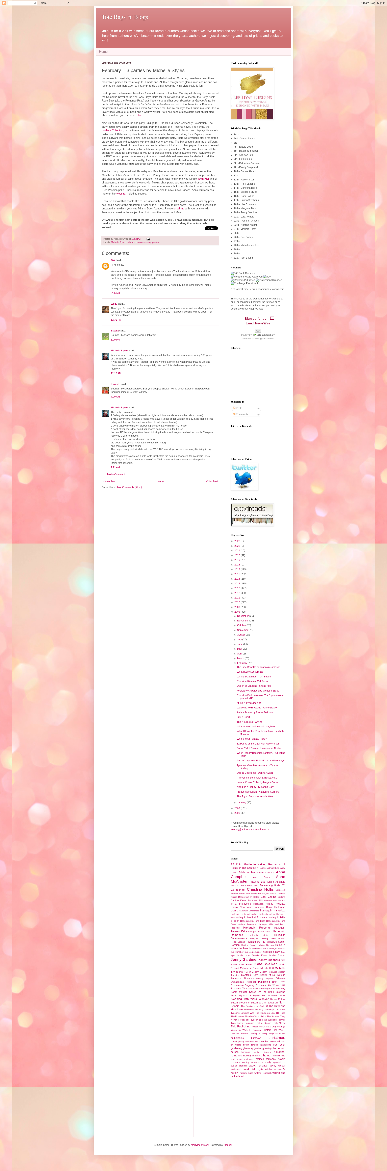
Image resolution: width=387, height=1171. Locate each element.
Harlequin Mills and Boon (252, 921)
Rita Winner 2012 (276, 985)
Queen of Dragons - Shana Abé (254, 685)
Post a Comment (116, 474)
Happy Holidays (275, 903)
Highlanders (253, 941)
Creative (272, 893)
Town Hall (204, 178)
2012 (237, 593)
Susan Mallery (277, 999)
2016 (237, 574)
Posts (238, 408)
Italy (277, 951)
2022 (237, 546)
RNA (274, 981)
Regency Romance (255, 985)
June (240, 644)
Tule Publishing (240, 1026)
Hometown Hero (260, 948)
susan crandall (239, 1065)
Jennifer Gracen (276, 955)
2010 (237, 602)
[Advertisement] (122, 1116)
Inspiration (268, 951)
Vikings (281, 1026)
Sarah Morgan (239, 992)
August (241, 634)
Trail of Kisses (263, 1023)
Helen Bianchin (277, 938)
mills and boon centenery (139, 242)
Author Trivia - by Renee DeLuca (255, 712)
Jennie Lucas (243, 955)
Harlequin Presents (257, 927)
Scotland (280, 992)
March (241, 658)
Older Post (212, 481)
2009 (237, 607)
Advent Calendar (266, 872)
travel (245, 1069)
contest (265, 1041)
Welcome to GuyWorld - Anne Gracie (257, 707)
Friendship (245, 903)
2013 (237, 588)
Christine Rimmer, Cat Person (253, 681)
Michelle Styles (118, 242)
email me (179, 208)
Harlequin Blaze (263, 907)
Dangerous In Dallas (248, 897)
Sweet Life (273, 1002)
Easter (243, 900)
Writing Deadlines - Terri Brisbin (254, 676)
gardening (236, 1048)
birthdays (256, 1038)
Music (272, 975)
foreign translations (261, 1045)
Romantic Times (240, 988)
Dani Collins (268, 896)
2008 (237, 611)
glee (256, 1048)
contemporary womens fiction (245, 1041)
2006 (237, 813)
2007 (237, 808)
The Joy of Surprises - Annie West (255, 796)
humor (267, 1055)
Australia (280, 881)
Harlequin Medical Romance (251, 917)
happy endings (265, 1048)
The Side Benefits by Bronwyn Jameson (258, 667)
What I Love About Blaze (250, 671)
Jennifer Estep (259, 955)
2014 (237, 583)
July (239, 639)
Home (103, 51)
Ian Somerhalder (253, 952)
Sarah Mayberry (277, 988)
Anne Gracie (261, 877)
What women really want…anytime (256, 726)
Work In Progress (252, 1030)
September (243, 630)
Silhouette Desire (276, 995)
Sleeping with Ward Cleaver (250, 998)
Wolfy (114, 303)
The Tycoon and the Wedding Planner (265, 1020)
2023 (237, 541)
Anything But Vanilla (262, 881)
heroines (245, 1052)
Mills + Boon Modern (249, 972)
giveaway (248, 1048)
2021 (237, 550)
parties (155, 242)
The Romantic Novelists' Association (248, 1016)
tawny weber (277, 1065)
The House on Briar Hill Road (270, 1013)
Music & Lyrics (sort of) (249, 703)
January (242, 802)
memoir (276, 1055)
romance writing (240, 1062)
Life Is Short (243, 717)
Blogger (228, 1145)
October (242, 625)
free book (279, 1044)
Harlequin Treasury (258, 938)
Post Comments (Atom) (129, 487)
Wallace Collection (112, 130)
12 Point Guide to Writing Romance (256, 864)
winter (268, 1069)
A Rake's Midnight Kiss (268, 868)
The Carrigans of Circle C (254, 1006)
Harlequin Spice (259, 935)
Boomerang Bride (270, 885)
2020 (237, 555)
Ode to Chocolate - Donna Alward (255, 772)
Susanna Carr (259, 1002)
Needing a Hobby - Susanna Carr (255, 787)
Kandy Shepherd (269, 959)
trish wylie (257, 1069)
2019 (237, 560)
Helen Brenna (238, 942)
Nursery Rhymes (264, 978)
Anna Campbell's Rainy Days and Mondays (260, 760)
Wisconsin (236, 1030)
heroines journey (262, 1052)
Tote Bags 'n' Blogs (125, 16)
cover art (275, 1041)
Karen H (115, 384)
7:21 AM (115, 467)
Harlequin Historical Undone (244, 914)
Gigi (113, 260)
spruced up (279, 1062)
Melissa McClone (249, 968)
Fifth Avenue (265, 900)
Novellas (249, 978)
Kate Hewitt (245, 964)
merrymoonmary (200, 1145)
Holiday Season (266, 945)
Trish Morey (279, 1023)
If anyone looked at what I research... (257, 777)
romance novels (275, 1059)
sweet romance (258, 1065)
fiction (246, 1045)
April (240, 653)
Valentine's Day (267, 1026)
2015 (237, 578)
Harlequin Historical (272, 910)
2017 (237, 569)
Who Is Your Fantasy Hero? (252, 738)
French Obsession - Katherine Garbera (258, 791)
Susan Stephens (240, 1002)
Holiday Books (248, 945)
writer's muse (246, 1073)
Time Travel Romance (242, 1023)
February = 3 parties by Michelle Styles (258, 690)
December (243, 616)
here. (141, 115)
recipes (260, 1059)
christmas (276, 1037)
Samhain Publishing (258, 988)
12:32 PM (116, 319)
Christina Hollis (260, 889)
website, (121, 193)
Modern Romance (268, 972)
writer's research (263, 1073)
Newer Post (109, 481)
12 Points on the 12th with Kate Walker (258, 743)
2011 (237, 597)
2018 (237, 564)
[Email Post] (148, 239)
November (243, 620)
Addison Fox (247, 872)
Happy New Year (241, 907)
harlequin (279, 1048)
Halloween (258, 904)
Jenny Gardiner (244, 959)
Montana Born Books (254, 975)
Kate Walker (265, 964)
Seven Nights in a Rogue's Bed (248, 995)
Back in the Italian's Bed (244, 885)
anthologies (237, 1038)
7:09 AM (115, 396)
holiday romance (252, 1055)
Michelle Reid (267, 968)
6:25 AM (115, 293)
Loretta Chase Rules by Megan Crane (257, 782)
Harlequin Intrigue (267, 914)
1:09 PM (115, 339)
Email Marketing (253, 339)
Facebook (253, 900)
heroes (234, 1052)
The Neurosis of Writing (249, 722)
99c (254, 868)
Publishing (264, 981)
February (242, 663)
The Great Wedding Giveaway (259, 1009)
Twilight (254, 1026)
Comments (241, 414)
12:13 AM (116, 373)
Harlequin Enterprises (249, 911)
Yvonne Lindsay (249, 1033)
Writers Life (270, 1030)
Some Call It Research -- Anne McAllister (259, 748)
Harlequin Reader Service (260, 931)
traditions (235, 1069)
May (239, 648)
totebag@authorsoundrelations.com (250, 829)
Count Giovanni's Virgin (256, 893)
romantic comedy (261, 1062)
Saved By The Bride (261, 992)
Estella (115, 330)
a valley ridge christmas (272, 1033)
